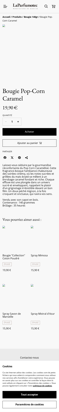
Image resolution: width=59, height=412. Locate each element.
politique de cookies (42, 385)
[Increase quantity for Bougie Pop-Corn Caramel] (18, 122)
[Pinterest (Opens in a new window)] (19, 157)
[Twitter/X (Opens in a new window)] (12, 157)
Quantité (7, 115)
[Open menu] (5, 6)
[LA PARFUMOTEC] (25, 6)
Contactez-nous (29, 357)
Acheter (29, 131)
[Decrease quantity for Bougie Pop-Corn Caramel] (6, 122)
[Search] (46, 6)
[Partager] (26, 157)
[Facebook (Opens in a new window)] (5, 157)
